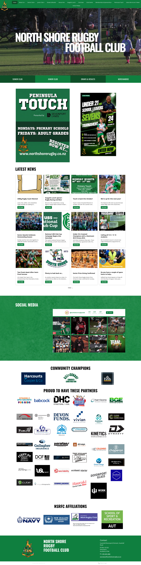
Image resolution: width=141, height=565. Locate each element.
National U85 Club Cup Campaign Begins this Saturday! (53, 236)
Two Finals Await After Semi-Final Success (28, 273)
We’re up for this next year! (111, 199)
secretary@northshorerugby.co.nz (110, 557)
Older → (70, 288)
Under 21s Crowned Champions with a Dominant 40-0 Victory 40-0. (83, 236)
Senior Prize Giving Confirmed (84, 273)
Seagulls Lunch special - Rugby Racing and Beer (54, 199)
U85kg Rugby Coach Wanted (27, 199)
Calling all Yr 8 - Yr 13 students (108, 236)
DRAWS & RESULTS (88, 79)
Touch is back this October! (83, 199)
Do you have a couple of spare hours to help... (112, 273)
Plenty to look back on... (54, 273)
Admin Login (103, 563)
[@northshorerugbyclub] (67, 312)
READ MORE (20, 207)
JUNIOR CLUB (53, 79)
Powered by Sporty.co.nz (38, 563)
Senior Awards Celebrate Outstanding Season (26, 236)
